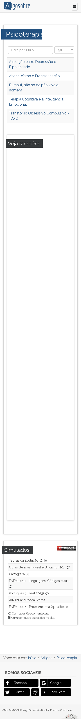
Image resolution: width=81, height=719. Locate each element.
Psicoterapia (24, 34)
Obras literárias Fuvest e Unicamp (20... (37, 567)
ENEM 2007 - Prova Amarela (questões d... (39, 607)
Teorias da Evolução (23, 560)
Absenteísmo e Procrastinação (34, 76)
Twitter (19, 692)
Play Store (58, 692)
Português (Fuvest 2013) (26, 593)
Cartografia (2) (19, 574)
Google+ (56, 683)
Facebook (21, 683)
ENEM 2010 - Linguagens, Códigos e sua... (39, 581)
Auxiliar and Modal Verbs (27, 600)
